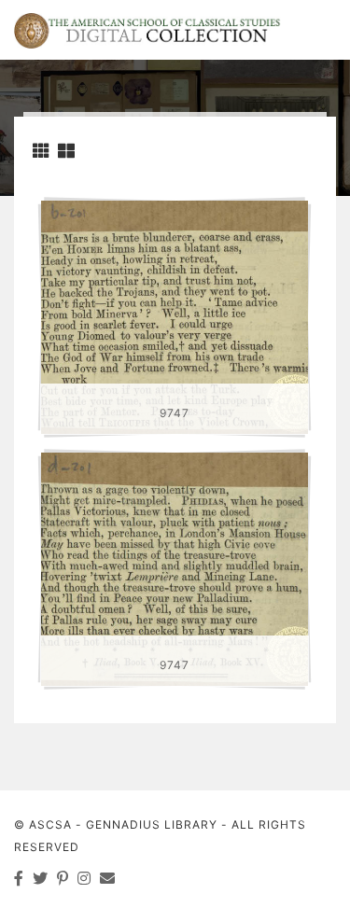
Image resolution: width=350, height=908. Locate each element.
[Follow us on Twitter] (41, 878)
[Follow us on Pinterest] (63, 878)
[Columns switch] (41, 151)
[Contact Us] (108, 878)
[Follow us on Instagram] (84, 878)
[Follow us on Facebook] (19, 878)
